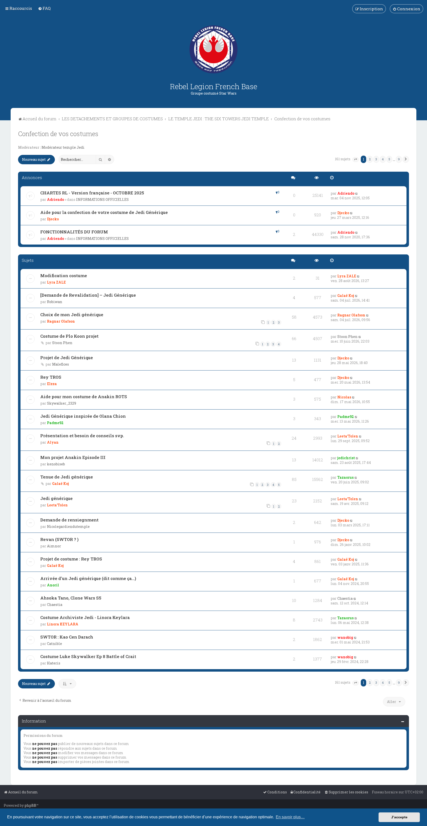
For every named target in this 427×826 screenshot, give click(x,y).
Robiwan (54, 301)
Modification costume (63, 275)
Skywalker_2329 (61, 403)
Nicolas (344, 397)
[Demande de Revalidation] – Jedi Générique (88, 295)
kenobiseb (56, 464)
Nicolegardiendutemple (68, 526)
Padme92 (55, 422)
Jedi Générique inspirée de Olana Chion (83, 416)
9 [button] (399, 159)
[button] (355, 159)
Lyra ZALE (56, 282)
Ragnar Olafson (61, 321)
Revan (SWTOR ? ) (59, 539)
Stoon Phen (62, 342)
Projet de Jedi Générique (66, 357)
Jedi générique (56, 498)
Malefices (60, 364)
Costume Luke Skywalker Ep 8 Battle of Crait (88, 656)
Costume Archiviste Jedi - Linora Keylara (85, 617)
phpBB (30, 805)
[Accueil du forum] (213, 49)
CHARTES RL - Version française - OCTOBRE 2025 (92, 193)
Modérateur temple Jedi (63, 147)
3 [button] (376, 159)
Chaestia (54, 604)
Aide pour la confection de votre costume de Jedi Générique (104, 212)
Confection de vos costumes (58, 134)
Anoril (53, 585)
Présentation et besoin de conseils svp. (82, 435)
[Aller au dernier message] (356, 193)
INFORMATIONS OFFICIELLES (102, 199)
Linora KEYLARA (62, 624)
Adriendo (55, 199)
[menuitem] (44, 8)
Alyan (53, 442)
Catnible (54, 643)
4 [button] (383, 159)
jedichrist (346, 457)
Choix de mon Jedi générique (71, 314)
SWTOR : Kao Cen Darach (66, 637)
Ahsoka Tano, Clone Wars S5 (70, 598)
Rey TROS (50, 377)
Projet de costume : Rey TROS (71, 559)
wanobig (345, 637)
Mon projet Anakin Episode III (73, 457)
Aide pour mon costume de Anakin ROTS (83, 396)
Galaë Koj (345, 295)
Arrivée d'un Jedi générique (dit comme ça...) (88, 578)
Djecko (53, 219)
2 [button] (370, 159)
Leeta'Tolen (347, 436)
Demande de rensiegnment (69, 520)
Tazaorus (345, 477)
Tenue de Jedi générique (66, 477)
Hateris (53, 663)
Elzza (52, 383)
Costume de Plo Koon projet (69, 336)
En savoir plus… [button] (290, 817)
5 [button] (389, 159)
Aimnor (54, 546)
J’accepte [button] (399, 817)
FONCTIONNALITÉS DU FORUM (74, 232)
